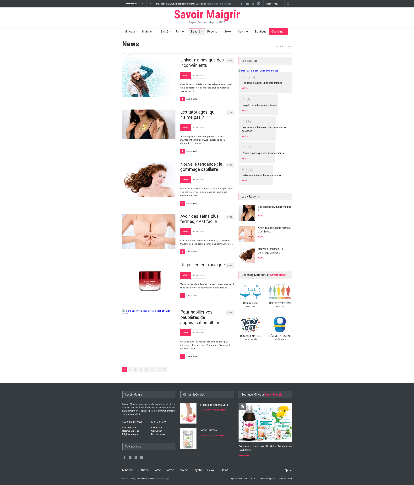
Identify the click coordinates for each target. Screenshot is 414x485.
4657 (229, 313)
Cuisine (243, 31)
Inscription (156, 427)
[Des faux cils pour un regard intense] (265, 70)
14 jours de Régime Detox (214, 404)
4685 (229, 265)
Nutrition (147, 31)
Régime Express (130, 431)
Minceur (130, 31)
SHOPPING (244, 455)
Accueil (279, 46)
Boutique (261, 31)
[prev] (251, 208)
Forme (179, 31)
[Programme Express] (251, 324)
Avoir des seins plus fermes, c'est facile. (199, 219)
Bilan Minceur (250, 303)
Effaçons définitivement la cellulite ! (174, 3)
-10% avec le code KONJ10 (214, 435)
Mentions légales (267, 479)
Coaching (277, 31)
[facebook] (241, 3)
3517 (229, 113)
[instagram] (258, 3)
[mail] (253, 3)
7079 (229, 61)
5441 (229, 165)
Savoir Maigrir (207, 14)
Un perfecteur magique (202, 264)
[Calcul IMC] (280, 292)
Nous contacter (285, 479)
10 (159, 369)
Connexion (156, 431)
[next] (251, 259)
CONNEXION (131, 3)
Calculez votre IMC (280, 303)
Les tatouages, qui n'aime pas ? (197, 115)
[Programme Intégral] (280, 324)
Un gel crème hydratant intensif (259, 105)
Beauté (195, 31)
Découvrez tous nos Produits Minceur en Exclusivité (265, 448)
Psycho (212, 31)
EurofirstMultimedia (146, 478)
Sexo (227, 31)
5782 (229, 217)
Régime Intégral (130, 434)
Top (285, 470)
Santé (164, 31)
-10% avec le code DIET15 (213, 410)
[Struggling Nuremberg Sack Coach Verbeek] (265, 422)
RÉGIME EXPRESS (250, 335)
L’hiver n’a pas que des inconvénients (202, 62)
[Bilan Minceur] (251, 292)
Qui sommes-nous (239, 479)
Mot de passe (158, 434)
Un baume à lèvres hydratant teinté (261, 175)
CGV (253, 479)
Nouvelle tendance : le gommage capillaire (201, 167)
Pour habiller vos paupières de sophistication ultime (200, 317)
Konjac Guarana (208, 430)
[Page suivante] (165, 369)
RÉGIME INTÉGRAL (280, 335)
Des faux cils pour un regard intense (262, 82)
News (185, 75)
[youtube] (247, 3)
